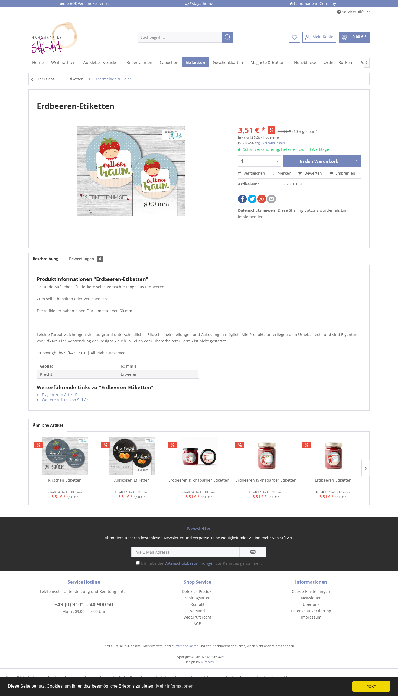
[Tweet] (252, 201)
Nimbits (207, 661)
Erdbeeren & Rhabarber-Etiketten (198, 480)
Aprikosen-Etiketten (132, 480)
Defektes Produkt (197, 591)
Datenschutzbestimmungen (189, 563)
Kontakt (197, 604)
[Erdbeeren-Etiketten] (333, 456)
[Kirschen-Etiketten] (65, 456)
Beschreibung (45, 258)
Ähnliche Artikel (48, 425)
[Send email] (271, 201)
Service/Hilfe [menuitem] (353, 11)
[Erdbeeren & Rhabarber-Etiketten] (199, 456)
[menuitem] (185, 37)
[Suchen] (227, 37)
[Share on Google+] (261, 201)
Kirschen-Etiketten (64, 480)
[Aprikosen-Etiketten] (132, 456)
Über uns (311, 604)
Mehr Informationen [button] (174, 686)
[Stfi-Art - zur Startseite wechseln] (72, 37)
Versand (197, 610)
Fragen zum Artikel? (59, 394)
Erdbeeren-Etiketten (333, 480)
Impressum (311, 617)
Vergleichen (254, 173)
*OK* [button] (371, 686)
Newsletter (311, 597)
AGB (197, 623)
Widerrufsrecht (197, 617)
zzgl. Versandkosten (270, 142)
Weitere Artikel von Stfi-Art (65, 399)
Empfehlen (344, 173)
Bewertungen (85, 258)
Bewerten (313, 173)
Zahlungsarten (197, 597)
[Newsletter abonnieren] (252, 552)
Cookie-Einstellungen (311, 591)
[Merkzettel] (294, 37)
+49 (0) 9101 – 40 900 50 (83, 604)
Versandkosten (187, 645)
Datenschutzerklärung (311, 610)
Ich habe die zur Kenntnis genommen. (201, 563)
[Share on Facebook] (242, 201)
